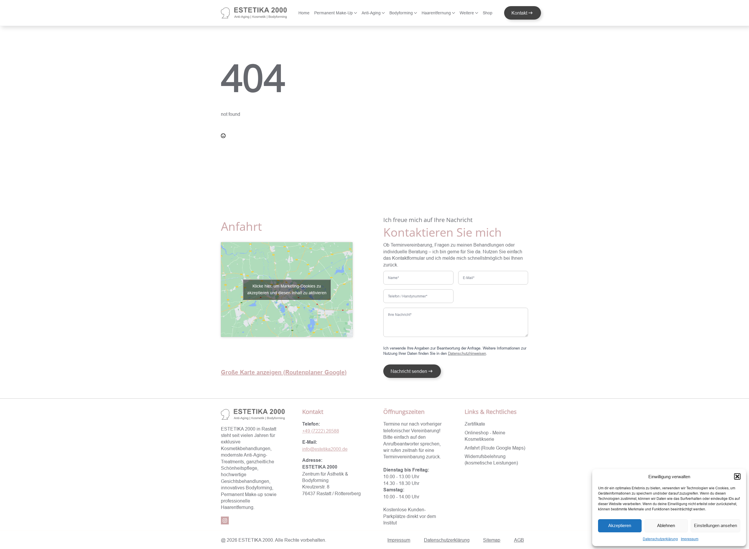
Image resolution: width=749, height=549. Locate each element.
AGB (519, 540)
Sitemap (491, 540)
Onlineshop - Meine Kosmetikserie (485, 436)
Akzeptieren (619, 525)
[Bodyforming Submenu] (416, 12)
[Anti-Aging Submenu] (384, 12)
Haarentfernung (436, 13)
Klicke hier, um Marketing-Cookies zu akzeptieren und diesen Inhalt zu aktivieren (287, 289)
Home (304, 13)
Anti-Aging (371, 13)
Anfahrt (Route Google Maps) (495, 447)
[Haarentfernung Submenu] (454, 12)
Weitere (467, 13)
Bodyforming (401, 13)
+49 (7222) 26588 (320, 430)
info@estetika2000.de (325, 449)
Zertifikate (475, 423)
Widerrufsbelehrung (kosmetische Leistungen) (491, 459)
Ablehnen (666, 525)
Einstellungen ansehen (715, 525)
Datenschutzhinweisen (467, 353)
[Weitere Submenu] (477, 12)
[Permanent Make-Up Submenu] (356, 12)
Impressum (689, 539)
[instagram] (225, 520)
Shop (487, 13)
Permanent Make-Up (333, 13)
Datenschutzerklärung (660, 539)
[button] (737, 476)
